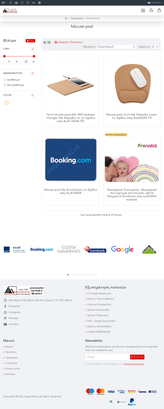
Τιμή (6, 49)
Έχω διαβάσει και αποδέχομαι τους (116, 364)
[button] (68, 274)
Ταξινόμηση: (89, 47)
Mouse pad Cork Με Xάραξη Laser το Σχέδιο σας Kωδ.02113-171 (131, 116)
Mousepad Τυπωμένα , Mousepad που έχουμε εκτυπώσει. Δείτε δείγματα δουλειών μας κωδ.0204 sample (131, 194)
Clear (31, 41)
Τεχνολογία (77, 18)
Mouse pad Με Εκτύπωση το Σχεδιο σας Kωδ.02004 (70, 191)
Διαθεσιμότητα (12, 73)
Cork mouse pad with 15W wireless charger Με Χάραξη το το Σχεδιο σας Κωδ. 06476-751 (70, 118)
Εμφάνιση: (144, 47)
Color (7, 95)
